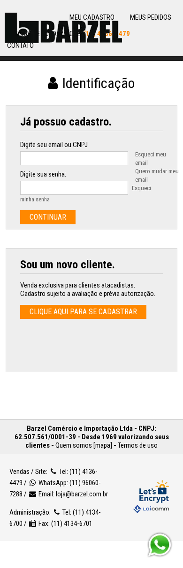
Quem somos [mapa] (83, 445)
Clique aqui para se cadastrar (83, 311)
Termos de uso (138, 445)
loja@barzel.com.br (82, 494)
